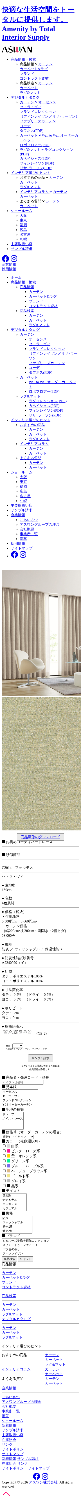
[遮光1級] (17, 1227)
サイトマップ (21, 548)
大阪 (23, 215)
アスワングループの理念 (39, 524)
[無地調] (14, 1195)
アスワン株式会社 (43, 1482)
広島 (23, 230)
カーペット (29, 88)
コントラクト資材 (34, 78)
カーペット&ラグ (34, 69)
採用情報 (18, 543)
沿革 (23, 539)
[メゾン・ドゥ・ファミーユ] (26, 1245)
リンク (7, 1444)
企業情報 (18, 515)
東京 (23, 220)
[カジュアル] (14, 1208)
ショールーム (21, 211)
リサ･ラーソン (36, 168)
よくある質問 (30, 458)
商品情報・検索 (23, 59)
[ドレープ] (12, 1114)
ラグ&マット (30, 93)
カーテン (45, 64)
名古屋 (25, 234)
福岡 (23, 225)
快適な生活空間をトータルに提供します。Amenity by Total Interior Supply (38, 23)
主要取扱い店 (21, 244)
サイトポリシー (14, 1449)
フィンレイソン (37, 163)
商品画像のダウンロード (40, 837)
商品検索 (27, 311)
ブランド (27, 74)
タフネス (31, 131)
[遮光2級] (17, 1231)
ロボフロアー (35, 145)
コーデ (25, 126)
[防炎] (17, 1218)
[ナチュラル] (14, 1200)
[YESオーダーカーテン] (20, 1105)
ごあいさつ (29, 520)
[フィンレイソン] (26, 1254)
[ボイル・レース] (12, 1119)
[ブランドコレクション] (20, 1100)
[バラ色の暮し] (26, 1249)
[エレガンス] (14, 1204)
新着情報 (9, 1425)
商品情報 (27, 287)
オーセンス (47, 102)
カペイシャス (35, 158)
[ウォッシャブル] (17, 1222)
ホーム (16, 277)
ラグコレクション (48, 401)
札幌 (23, 239)
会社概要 (27, 529)
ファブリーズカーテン (38, 121)
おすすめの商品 (32, 425)
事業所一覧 (29, 534)
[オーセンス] (20, 1092)
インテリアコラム (34, 444)
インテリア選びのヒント (30, 173)
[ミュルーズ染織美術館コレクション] (26, 1241)
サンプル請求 (21, 249)
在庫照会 (9, 1440)
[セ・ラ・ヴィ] (20, 1096)
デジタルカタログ (25, 97)
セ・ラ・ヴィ (30, 107)
